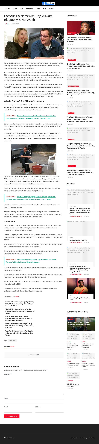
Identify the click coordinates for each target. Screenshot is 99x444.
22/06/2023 (15, 24)
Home (8, 9)
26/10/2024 (86, 302)
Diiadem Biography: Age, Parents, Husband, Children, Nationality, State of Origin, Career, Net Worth (18, 318)
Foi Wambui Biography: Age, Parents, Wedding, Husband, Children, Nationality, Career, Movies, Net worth (80, 119)
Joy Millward (12, 340)
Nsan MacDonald (76, 216)
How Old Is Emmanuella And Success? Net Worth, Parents (88, 365)
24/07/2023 (70, 388)
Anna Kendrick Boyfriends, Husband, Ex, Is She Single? (73, 384)
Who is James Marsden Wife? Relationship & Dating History (87, 345)
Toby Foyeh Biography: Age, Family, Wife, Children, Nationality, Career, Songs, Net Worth (19, 333)
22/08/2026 (70, 97)
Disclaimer (92, 438)
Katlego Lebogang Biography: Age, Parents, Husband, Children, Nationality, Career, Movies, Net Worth (81, 146)
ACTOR (69, 341)
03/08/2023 (85, 349)
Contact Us (74, 438)
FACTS (51, 9)
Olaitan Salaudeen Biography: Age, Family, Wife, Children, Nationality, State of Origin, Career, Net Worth (19, 304)
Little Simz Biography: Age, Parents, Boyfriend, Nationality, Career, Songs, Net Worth (80, 40)
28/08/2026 (70, 44)
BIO (21, 9)
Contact (29, 9)
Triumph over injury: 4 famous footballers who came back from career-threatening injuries (79, 325)
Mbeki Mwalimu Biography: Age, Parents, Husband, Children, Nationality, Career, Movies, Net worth (81, 93)
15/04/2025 (86, 216)
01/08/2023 (85, 369)
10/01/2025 (86, 242)
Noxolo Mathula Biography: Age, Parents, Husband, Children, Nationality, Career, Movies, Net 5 (81, 66)
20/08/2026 (70, 150)
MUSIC (15, 9)
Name (6, 398)
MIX (44, 9)
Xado (7, 24)
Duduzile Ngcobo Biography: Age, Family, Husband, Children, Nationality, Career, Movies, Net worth (80, 172)
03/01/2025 (86, 274)
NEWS (38, 9)
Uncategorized (73, 86)
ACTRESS (71, 112)
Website (38, 407)
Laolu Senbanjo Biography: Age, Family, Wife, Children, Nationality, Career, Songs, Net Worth (19, 326)
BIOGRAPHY (71, 33)
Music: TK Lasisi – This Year (78, 240)
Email (6, 407)
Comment (8, 374)
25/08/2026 (70, 71)
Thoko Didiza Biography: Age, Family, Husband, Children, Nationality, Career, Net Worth (19, 311)
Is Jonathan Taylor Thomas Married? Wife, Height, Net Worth (72, 345)
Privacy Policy (83, 438)
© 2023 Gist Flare (9, 438)
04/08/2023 (70, 349)
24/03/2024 (71, 329)
